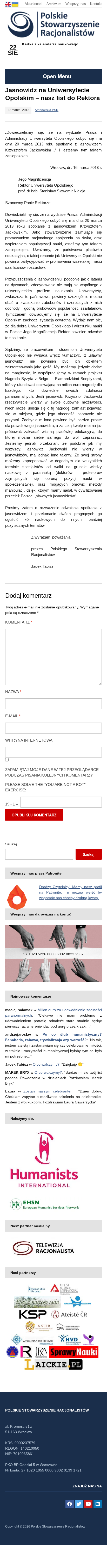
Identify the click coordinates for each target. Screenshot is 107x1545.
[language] (8, 4)
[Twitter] (79, 1504)
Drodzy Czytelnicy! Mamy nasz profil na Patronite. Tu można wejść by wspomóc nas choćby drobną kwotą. (70, 892)
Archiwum (53, 4)
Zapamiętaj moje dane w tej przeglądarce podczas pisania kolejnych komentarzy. (52, 772)
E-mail (13, 716)
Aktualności (33, 4)
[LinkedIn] (97, 1504)
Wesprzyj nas (75, 4)
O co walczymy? (46, 1064)
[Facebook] (69, 1504)
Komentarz (18, 622)
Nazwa (13, 691)
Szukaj (11, 844)
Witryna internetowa (28, 740)
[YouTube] (88, 1504)
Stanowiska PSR (46, 110)
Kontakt (96, 4)
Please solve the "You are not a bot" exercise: (45, 787)
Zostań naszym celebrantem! (49, 1091)
